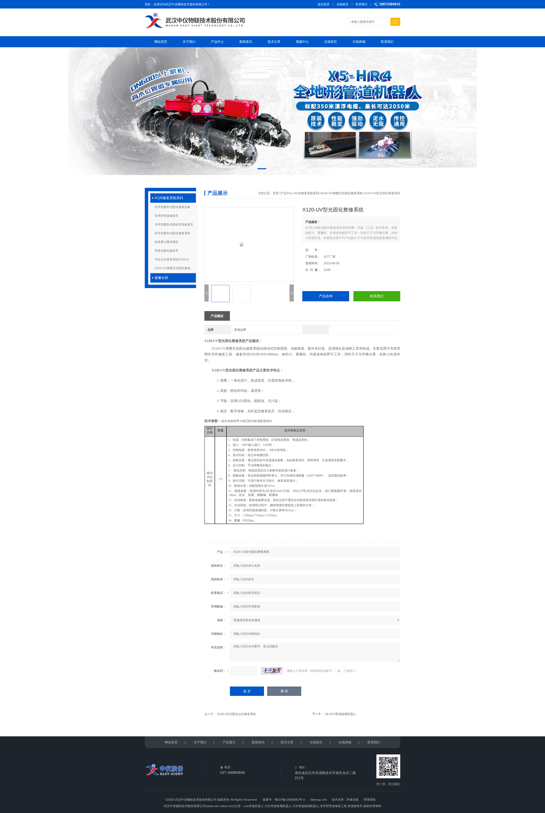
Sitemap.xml (318, 799)
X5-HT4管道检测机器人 (340, 714)
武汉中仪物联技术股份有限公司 (186, 4)
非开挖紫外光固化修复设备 (172, 207)
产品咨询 (326, 296)
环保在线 (353, 799)
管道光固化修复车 (166, 250)
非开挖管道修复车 (166, 215)
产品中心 (217, 41)
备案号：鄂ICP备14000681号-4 (284, 799)
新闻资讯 (245, 41)
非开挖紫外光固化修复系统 (172, 233)
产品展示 (229, 742)
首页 (276, 193)
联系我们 (361, 4)
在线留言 (343, 4)
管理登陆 (370, 799)
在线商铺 (359, 41)
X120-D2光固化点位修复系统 (236, 714)
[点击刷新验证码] (272, 670)
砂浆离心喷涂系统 (166, 242)
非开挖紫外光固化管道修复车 (174, 224)
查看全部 (161, 278)
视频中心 (302, 41)
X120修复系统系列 (169, 198)
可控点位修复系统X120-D (172, 259)
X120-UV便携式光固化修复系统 (175, 268)
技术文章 (274, 41)
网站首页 (160, 41)
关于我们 (189, 41)
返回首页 (324, 4)
